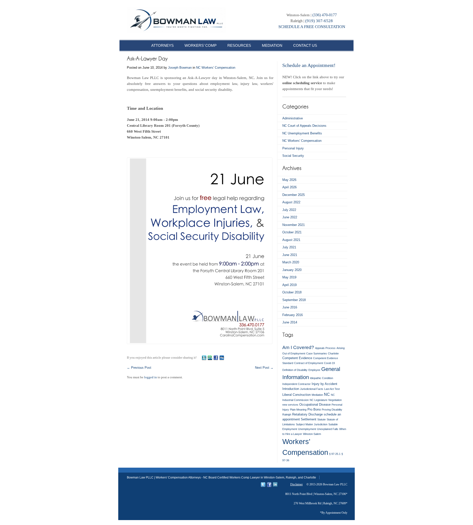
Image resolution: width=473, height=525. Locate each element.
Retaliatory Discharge (307, 414)
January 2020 (292, 270)
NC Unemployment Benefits (302, 133)
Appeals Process (325, 348)
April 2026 (289, 187)
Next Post (264, 367)
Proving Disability (332, 409)
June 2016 (289, 307)
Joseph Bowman (180, 67)
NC (327, 394)
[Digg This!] (221, 357)
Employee (314, 369)
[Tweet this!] (204, 357)
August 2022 (291, 202)
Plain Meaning (298, 409)
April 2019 (289, 285)
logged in (150, 377)
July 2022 (289, 210)
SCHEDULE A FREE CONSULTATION (311, 26)
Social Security (293, 156)
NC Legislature (318, 399)
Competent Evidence (297, 358)
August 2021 (291, 240)
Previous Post (139, 367)
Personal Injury (293, 148)
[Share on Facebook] (215, 357)
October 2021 (292, 232)
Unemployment (307, 429)
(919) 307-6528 (319, 20)
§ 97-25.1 (334, 453)
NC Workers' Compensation (215, 67)
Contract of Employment (308, 363)
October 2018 (292, 292)
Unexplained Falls (327, 429)
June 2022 (289, 217)
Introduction (290, 389)
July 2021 (289, 247)
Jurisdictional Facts (311, 388)
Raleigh (286, 414)
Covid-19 (329, 363)
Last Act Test (332, 388)
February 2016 (292, 315)
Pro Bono (314, 409)
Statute (321, 419)
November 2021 (293, 225)
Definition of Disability (294, 369)
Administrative (292, 118)
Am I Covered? (298, 347)
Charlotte (333, 353)
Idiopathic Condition (321, 378)
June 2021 (289, 255)
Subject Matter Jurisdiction (311, 424)
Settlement (308, 419)
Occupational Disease (315, 404)
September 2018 (294, 300)
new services (290, 404)
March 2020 (290, 262)
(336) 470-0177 (324, 15)
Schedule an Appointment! (309, 65)
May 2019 (289, 277)
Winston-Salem (312, 433)
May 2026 (289, 180)
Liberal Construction (296, 395)
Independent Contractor (296, 383)
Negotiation (335, 399)
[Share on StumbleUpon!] (209, 357)
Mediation (317, 394)
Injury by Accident (324, 384)
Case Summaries (316, 353)
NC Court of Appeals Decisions (304, 125)
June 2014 (289, 322)
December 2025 (293, 195)
